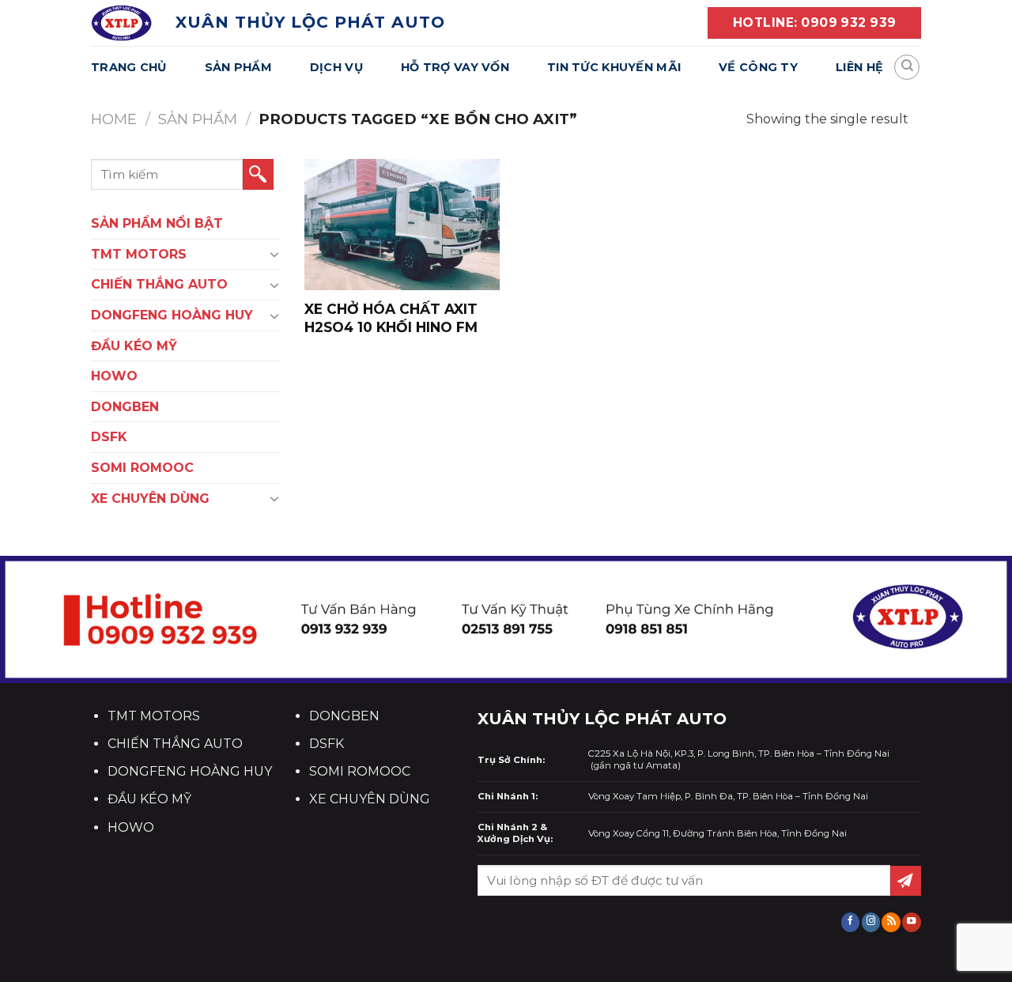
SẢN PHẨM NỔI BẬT (157, 223)
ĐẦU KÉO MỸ (134, 345)
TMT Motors (139, 254)
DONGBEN (125, 406)
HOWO (114, 375)
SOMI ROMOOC (142, 467)
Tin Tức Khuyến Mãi (614, 67)
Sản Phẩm (238, 67)
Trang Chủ (129, 67)
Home (114, 119)
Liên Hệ (859, 67)
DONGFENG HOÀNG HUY (172, 315)
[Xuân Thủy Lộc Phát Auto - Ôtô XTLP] (121, 22)
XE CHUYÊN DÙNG (150, 498)
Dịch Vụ (336, 67)
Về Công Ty (758, 67)
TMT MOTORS (154, 715)
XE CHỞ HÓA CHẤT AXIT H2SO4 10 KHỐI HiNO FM (391, 317)
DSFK (109, 436)
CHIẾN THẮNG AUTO (159, 284)
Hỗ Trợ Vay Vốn (455, 67)
